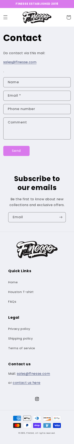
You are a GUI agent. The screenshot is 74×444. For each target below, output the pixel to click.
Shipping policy (20, 338)
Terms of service (21, 348)
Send (16, 150)
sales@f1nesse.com (20, 62)
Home (13, 282)
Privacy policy (19, 329)
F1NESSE (30, 433)
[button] (5, 17)
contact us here (26, 382)
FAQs (12, 302)
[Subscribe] (61, 217)
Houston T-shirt (21, 292)
